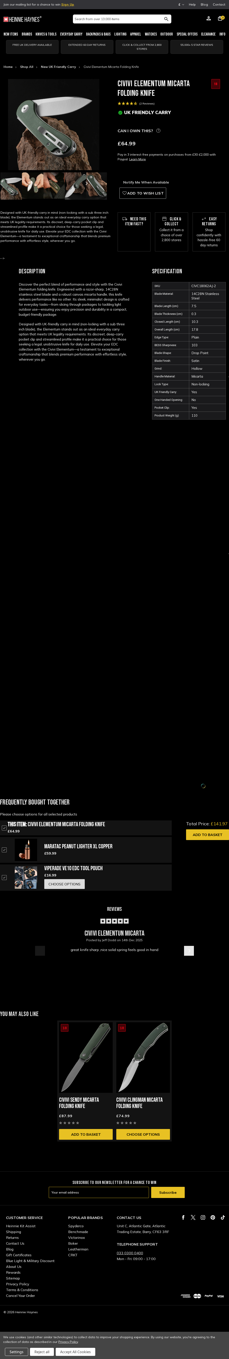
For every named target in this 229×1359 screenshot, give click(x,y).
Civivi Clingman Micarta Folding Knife (139, 1103)
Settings (16, 1351)
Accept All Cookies (75, 1351)
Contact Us (15, 1243)
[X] (193, 1217)
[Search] (166, 19)
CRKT (73, 1255)
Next (86, 183)
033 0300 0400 (130, 1253)
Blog (204, 4)
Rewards (13, 1272)
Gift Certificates (19, 1255)
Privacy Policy (17, 1284)
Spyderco (76, 1226)
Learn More (137, 159)
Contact (219, 4)
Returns (12, 1237)
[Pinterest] (212, 1217)
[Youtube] (223, 1217)
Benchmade (78, 1231)
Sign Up (67, 4)
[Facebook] (183, 1217)
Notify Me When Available (146, 182)
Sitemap (13, 1278)
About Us (13, 1266)
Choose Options (143, 1134)
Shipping (13, 1231)
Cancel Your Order (20, 1295)
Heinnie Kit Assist (21, 1226)
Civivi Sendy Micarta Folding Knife (79, 1103)
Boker (73, 1243)
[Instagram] (203, 1217)
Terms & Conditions (22, 1290)
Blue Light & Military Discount (30, 1261)
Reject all (41, 1351)
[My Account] (209, 19)
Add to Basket (208, 834)
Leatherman (78, 1249)
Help (192, 4)
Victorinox (76, 1237)
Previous (21, 183)
